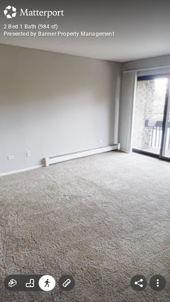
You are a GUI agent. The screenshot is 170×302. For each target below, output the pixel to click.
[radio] (12, 283)
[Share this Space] (138, 283)
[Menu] (157, 283)
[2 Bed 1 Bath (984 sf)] (85, 151)
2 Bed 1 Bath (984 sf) (31, 27)
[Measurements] (66, 283)
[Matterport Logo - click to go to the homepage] (34, 12)
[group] (30, 283)
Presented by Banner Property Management (59, 34)
